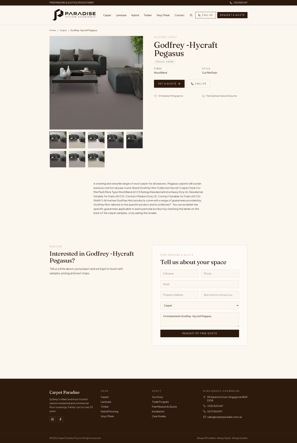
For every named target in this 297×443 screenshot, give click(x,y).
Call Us (207, 15)
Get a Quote (167, 83)
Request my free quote (199, 333)
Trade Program (160, 401)
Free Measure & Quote (164, 406)
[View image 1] (58, 140)
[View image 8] (96, 159)
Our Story (157, 396)
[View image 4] (115, 140)
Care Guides (159, 416)
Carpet (107, 15)
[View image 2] (77, 140)
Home (53, 30)
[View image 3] (96, 140)
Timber (148, 15)
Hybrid (135, 15)
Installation (158, 411)
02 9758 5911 (214, 411)
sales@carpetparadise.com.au (224, 416)
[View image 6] (58, 159)
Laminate (121, 15)
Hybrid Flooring (109, 411)
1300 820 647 (241, 2)
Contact (179, 15)
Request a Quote (232, 15)
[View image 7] (77, 159)
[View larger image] (96, 82)
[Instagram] (52, 419)
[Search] (191, 15)
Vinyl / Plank (163, 15)
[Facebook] (60, 419)
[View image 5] (134, 140)
